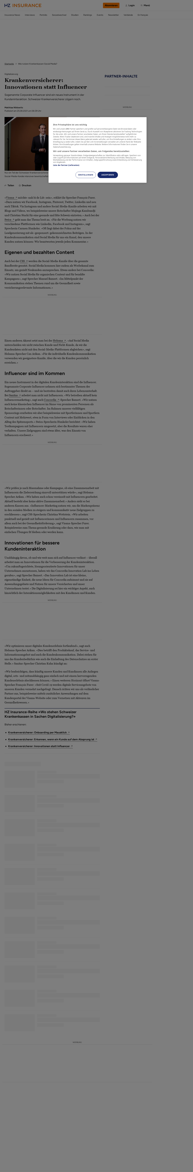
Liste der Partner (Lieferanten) (66, 165)
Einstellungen (85, 175)
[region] (98, 150)
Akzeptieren (107, 175)
